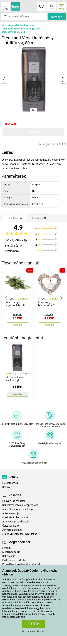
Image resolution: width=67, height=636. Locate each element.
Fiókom (6, 548)
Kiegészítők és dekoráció (21, 25)
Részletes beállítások (33, 631)
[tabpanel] (33, 79)
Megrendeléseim (11, 552)
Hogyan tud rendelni (13, 501)
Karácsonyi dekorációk (13, 32)
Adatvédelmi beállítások (15, 521)
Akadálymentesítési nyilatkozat (19, 534)
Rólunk (6, 487)
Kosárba (33, 131)
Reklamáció (8, 556)
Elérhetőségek (10, 483)
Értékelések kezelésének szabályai (21, 564)
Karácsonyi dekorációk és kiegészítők (20, 28)
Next (61, 297)
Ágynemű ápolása (12, 530)
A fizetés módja (10, 513)
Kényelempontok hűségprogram (20, 505)
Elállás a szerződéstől (14, 560)
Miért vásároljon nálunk (15, 517)
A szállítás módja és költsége (18, 509)
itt (19, 616)
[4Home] (3, 25)
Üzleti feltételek (10, 525)
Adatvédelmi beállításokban (37, 611)
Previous (6, 297)
